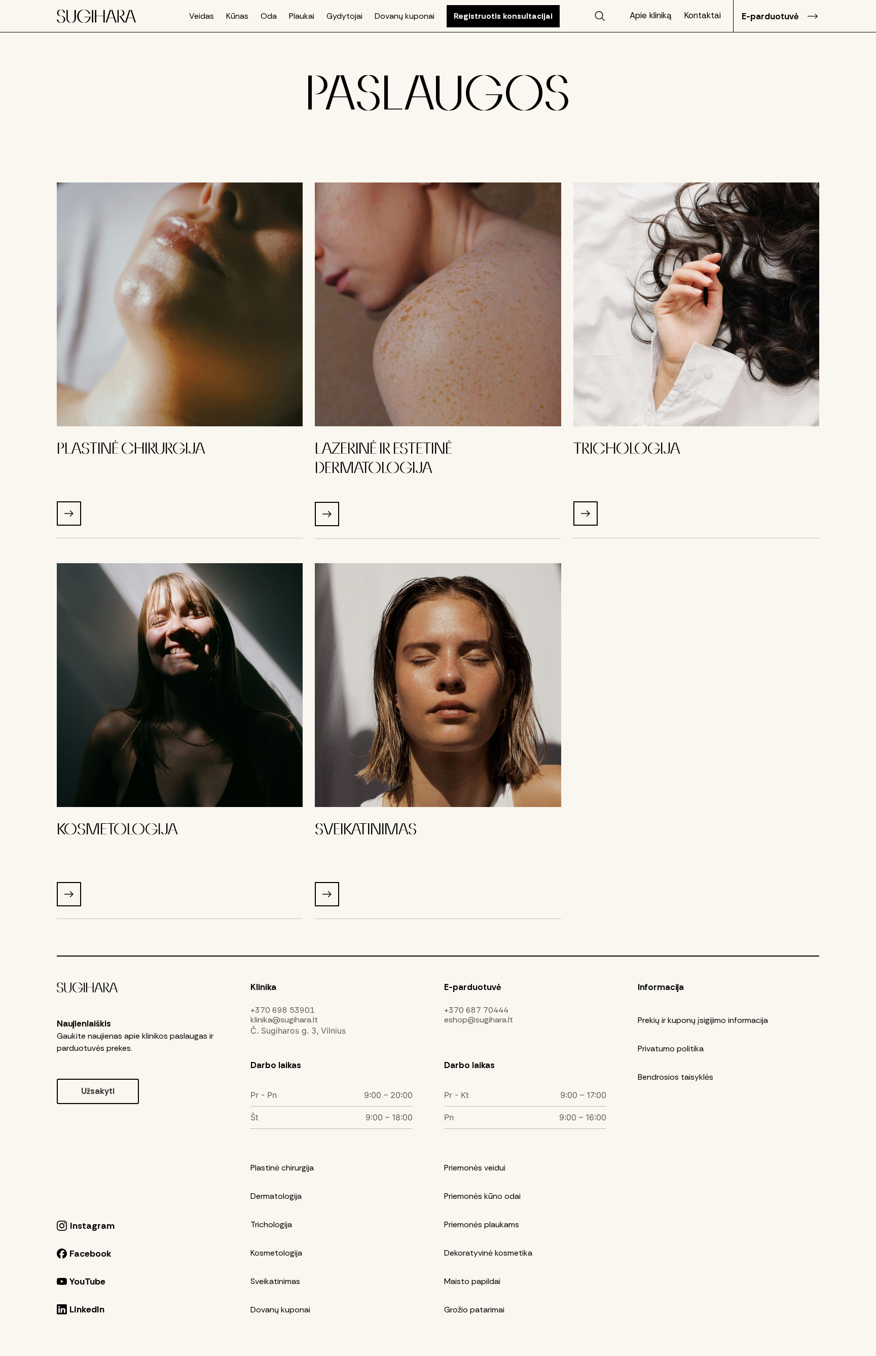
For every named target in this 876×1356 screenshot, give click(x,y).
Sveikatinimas (275, 1281)
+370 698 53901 (282, 1010)
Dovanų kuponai (404, 16)
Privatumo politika (671, 1048)
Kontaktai (702, 15)
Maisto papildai (472, 1281)
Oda (269, 16)
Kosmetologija (276, 1253)
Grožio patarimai (474, 1309)
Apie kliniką (651, 15)
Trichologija (271, 1224)
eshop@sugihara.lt (478, 1019)
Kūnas (237, 16)
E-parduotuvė (770, 16)
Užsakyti (98, 1090)
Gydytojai (344, 16)
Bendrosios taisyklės (675, 1077)
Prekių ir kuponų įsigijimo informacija (703, 1020)
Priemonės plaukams (481, 1224)
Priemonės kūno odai (482, 1196)
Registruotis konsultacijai (503, 16)
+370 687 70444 (476, 1010)
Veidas (201, 16)
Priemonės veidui (474, 1167)
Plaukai (301, 16)
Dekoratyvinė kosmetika (488, 1253)
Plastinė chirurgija (282, 1167)
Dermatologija (276, 1196)
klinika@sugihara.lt (284, 1019)
